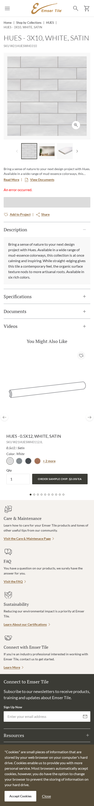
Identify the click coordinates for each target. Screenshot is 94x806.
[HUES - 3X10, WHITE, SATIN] (29, 151)
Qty (9, 470)
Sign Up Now (13, 707)
